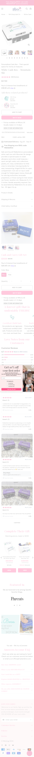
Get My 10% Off (11, 389)
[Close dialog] (33, 367)
